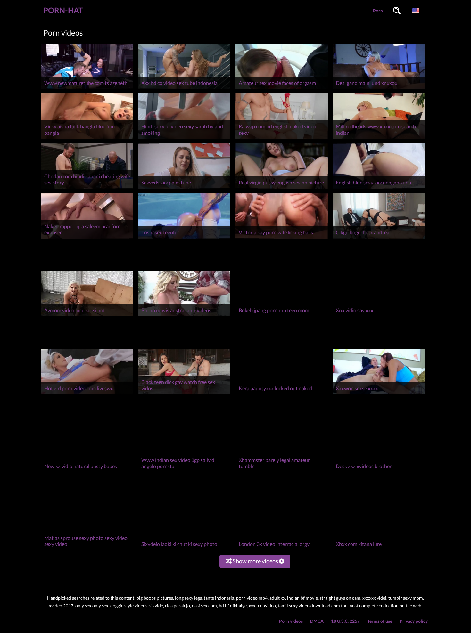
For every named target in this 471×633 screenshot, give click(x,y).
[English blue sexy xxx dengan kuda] (379, 188)
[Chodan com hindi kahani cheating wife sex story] (87, 188)
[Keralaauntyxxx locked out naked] (282, 394)
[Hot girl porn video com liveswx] (87, 394)
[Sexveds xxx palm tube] (184, 188)
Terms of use (379, 621)
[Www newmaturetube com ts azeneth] (87, 89)
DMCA (317, 621)
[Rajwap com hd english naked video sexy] (282, 139)
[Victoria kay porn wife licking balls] (282, 238)
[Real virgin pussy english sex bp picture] (282, 188)
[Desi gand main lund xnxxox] (379, 89)
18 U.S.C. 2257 (345, 621)
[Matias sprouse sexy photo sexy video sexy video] (87, 550)
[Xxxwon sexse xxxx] (379, 394)
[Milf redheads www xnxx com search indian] (379, 139)
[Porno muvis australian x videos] (184, 316)
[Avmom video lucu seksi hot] (87, 316)
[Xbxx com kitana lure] (379, 550)
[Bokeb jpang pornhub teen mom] (282, 316)
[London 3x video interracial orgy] (282, 550)
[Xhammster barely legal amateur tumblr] (282, 472)
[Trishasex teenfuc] (184, 238)
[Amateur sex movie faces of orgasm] (282, 89)
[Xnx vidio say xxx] (379, 316)
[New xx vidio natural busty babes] (87, 472)
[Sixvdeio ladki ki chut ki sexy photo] (184, 550)
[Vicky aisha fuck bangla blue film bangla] (87, 139)
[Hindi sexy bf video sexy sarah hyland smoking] (184, 139)
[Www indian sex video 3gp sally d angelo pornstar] (184, 472)
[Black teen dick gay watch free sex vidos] (184, 394)
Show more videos (255, 560)
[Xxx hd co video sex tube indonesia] (184, 89)
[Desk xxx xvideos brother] (379, 472)
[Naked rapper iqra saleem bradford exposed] (87, 238)
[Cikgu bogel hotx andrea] (379, 238)
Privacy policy (414, 621)
